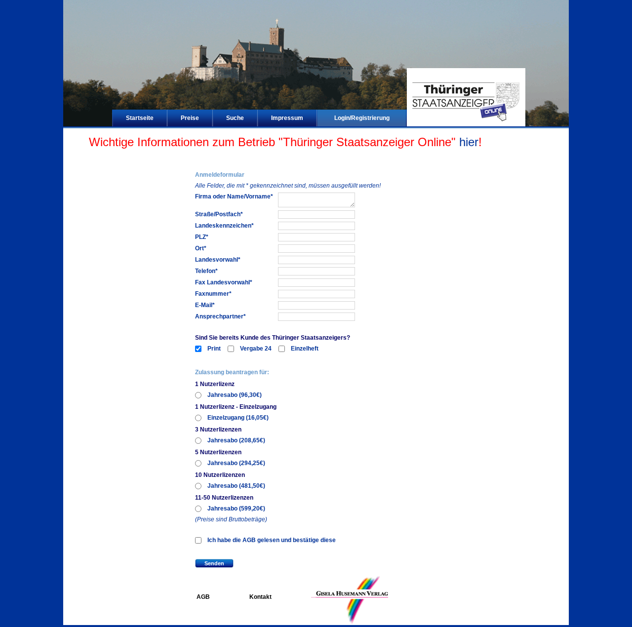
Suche (235, 118)
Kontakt (260, 596)
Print (214, 348)
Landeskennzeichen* (224, 225)
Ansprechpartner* (220, 316)
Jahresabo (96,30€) (234, 395)
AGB (203, 596)
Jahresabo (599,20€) (236, 508)
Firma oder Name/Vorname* (234, 196)
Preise (190, 118)
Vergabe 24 (256, 348)
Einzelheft (304, 348)
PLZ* (201, 237)
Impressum (287, 118)
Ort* (200, 248)
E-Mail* (205, 305)
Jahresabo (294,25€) (236, 463)
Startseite (140, 118)
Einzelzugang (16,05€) (238, 417)
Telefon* (206, 271)
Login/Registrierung (362, 118)
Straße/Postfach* (219, 214)
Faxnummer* (213, 293)
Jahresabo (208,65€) (236, 440)
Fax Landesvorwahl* (223, 282)
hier (468, 142)
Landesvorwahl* (217, 259)
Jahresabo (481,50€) (236, 485)
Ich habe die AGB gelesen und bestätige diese (271, 540)
